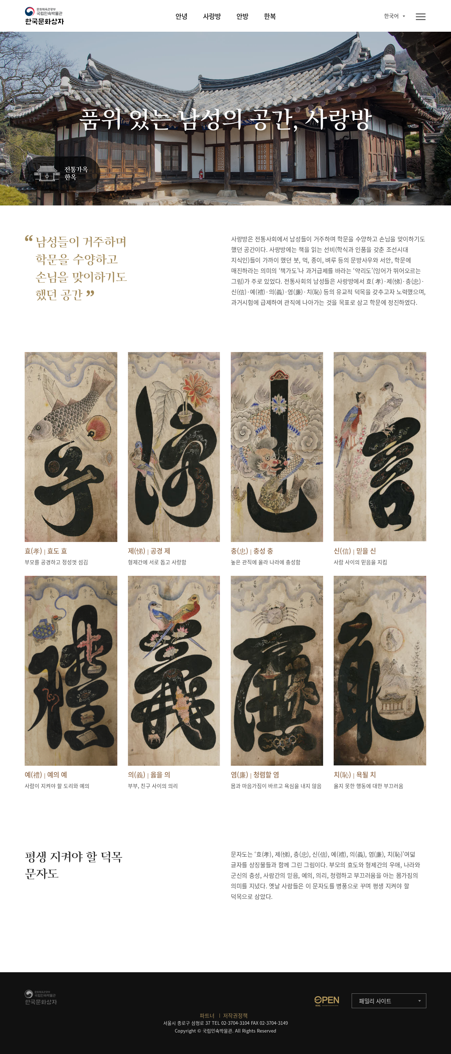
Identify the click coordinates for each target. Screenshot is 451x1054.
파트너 (207, 1015)
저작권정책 (235, 1015)
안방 (242, 16)
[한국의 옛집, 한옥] (62, 173)
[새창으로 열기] (326, 1001)
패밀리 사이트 (375, 1001)
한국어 (391, 16)
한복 (270, 16)
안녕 (181, 16)
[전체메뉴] (420, 17)
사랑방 (212, 16)
